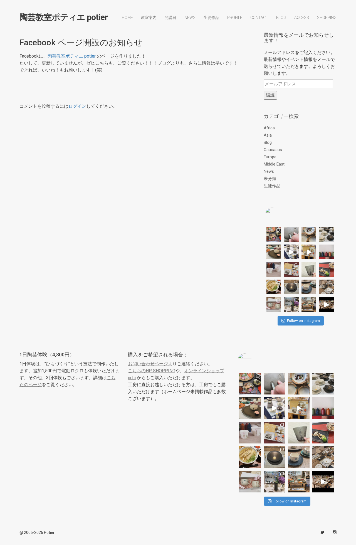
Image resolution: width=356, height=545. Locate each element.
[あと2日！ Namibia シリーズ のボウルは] (326, 234)
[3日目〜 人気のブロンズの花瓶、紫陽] (291, 304)
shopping (327, 17)
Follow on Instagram (303, 321)
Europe (270, 156)
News (190, 17)
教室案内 (149, 17)
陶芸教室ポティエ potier (63, 17)
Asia (268, 135)
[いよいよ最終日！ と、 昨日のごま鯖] (291, 287)
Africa (269, 127)
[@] (280, 214)
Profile (234, 17)
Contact (259, 17)
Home (127, 17)
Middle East (274, 164)
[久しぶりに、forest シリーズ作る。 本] (308, 269)
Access (301, 17)
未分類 (270, 178)
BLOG (281, 17)
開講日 (170, 17)
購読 (270, 95)
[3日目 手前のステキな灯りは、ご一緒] (273, 252)
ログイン (77, 106)
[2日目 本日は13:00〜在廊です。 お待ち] (291, 252)
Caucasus (273, 149)
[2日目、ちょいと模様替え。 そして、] (308, 304)
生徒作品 (211, 17)
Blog (268, 142)
